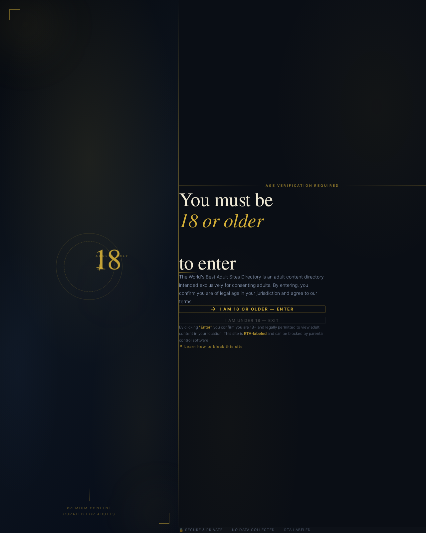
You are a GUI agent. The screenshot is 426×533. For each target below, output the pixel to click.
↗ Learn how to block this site (211, 346)
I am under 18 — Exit (252, 320)
